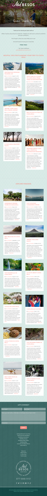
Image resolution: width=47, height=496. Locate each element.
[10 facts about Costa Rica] (34, 270)
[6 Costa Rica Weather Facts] (12, 141)
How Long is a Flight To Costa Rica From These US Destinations (34, 78)
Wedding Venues (23, 438)
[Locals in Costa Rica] (12, 303)
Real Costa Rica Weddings (24, 435)
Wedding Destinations (23, 437)
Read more (32, 94)
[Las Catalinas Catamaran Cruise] (34, 200)
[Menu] (23, 10)
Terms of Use (16, 491)
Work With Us (23, 445)
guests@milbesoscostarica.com (23, 50)
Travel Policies (23, 491)
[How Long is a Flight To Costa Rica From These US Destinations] (34, 73)
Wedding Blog (23, 442)
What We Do (23, 452)
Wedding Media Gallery (23, 440)
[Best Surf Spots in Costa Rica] (12, 374)
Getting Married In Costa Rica (23, 433)
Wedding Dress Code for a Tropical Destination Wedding (34, 150)
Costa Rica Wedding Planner (23, 443)
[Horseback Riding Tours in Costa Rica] (12, 200)
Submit (23, 427)
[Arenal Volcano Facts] (34, 236)
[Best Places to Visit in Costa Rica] (34, 109)
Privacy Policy (30, 491)
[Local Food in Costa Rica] (12, 338)
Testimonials (23, 455)
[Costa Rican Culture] (34, 306)
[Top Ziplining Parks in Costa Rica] (34, 339)
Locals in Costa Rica (12, 306)
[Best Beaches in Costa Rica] (12, 234)
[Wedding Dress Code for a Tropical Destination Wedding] (34, 145)
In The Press (23, 454)
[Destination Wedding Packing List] (12, 69)
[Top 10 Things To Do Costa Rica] (34, 376)
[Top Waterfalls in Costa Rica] (12, 270)
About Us (23, 451)
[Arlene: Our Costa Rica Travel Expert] (12, 105)
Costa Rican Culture (34, 309)
